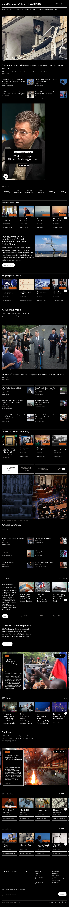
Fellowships (55, 873)
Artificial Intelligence (29, 191)
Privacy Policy (39, 882)
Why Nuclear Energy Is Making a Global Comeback (12, 389)
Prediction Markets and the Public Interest (59, 717)
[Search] (59, 3)
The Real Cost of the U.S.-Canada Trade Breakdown (46, 80)
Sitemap (37, 884)
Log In (55, 3)
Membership (55, 871)
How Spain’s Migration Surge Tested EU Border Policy (13, 416)
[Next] (65, 218)
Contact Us (38, 879)
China (51, 191)
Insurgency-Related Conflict (11, 661)
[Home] (21, 4)
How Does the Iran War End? (58, 220)
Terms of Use (55, 882)
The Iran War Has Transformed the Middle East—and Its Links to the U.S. (33, 67)
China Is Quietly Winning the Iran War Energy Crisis (59, 598)
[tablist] (34, 469)
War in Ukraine (40, 191)
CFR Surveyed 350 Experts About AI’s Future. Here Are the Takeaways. (26, 295)
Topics (11, 9)
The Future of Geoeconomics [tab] (42, 469)
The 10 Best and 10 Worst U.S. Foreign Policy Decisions (59, 451)
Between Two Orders (8, 551)
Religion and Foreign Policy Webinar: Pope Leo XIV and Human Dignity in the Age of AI (9, 719)
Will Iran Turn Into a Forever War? (42, 221)
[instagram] (59, 902)
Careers (37, 875)
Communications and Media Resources (58, 879)
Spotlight (5, 187)
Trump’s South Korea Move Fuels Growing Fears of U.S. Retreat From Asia (12, 402)
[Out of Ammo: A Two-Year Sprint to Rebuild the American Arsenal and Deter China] (51, 246)
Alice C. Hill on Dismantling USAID (25, 812)
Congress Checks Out (11, 525)
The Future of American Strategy (48, 9)
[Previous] (64, 656)
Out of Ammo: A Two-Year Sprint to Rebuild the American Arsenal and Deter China (15, 240)
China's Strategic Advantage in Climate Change (43, 812)
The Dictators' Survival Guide (8, 811)
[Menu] (64, 3)
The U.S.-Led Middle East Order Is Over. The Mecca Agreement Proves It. (8, 222)
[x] (65, 902)
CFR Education (39, 877)
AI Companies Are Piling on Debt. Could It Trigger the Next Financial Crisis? (26, 598)
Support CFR (38, 873)
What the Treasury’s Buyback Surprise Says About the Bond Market (32, 374)
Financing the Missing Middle (10, 756)
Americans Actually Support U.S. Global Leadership (43, 451)
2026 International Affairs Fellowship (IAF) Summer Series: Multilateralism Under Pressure (26, 719)
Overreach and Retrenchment (44, 562)
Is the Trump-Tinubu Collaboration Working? (42, 401)
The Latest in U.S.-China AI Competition (8, 294)
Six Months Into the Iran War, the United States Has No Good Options (13, 93)
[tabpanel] (34, 522)
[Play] (5, 176)
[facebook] (48, 902)
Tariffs (62, 191)
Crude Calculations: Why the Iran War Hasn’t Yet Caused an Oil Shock (13, 80)
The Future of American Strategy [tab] (10, 469)
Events (35, 9)
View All (62, 578)
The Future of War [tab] (59, 469)
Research (19, 9)
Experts (27, 9)
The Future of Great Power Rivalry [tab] (26, 469)
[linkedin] (52, 902)
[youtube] (55, 902)
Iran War (7, 191)
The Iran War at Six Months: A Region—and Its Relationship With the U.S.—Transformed (26, 848)
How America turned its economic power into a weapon (59, 813)
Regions (4, 9)
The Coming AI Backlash (43, 538)
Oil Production (17, 191)
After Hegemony (40, 551)
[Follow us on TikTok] (62, 902)
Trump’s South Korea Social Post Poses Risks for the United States (45, 389)
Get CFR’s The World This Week (13, 889)
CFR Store (54, 877)
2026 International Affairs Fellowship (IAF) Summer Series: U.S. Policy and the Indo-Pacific (43, 719)
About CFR (38, 871)
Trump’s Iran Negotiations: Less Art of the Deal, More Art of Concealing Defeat (25, 222)
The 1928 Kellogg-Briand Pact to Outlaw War (58, 848)
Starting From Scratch (8, 562)
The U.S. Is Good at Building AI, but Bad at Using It (42, 598)
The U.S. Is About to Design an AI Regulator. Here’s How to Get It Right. (59, 295)
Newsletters (55, 875)
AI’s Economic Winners (42, 293)
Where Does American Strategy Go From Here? (24, 451)
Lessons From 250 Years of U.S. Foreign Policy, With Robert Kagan (9, 451)
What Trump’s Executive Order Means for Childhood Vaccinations (46, 416)
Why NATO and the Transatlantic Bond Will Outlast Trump (46, 93)
